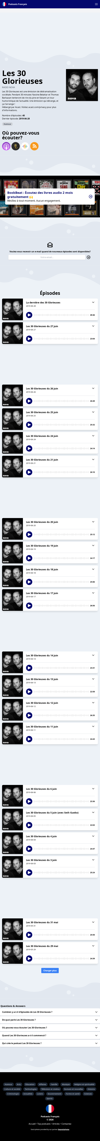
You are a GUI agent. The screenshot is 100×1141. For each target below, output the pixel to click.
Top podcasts (44, 1123)
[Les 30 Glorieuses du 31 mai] (12, 929)
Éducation (29, 1084)
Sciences (88, 1094)
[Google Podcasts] (25, 146)
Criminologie (13, 1094)
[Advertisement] (50, 31)
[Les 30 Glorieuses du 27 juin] (12, 333)
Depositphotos (63, 1129)
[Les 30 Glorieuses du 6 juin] (12, 796)
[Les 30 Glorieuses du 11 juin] (12, 733)
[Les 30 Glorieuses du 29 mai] (12, 953)
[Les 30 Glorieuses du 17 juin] (12, 600)
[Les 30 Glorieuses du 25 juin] (12, 419)
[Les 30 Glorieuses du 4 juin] (12, 843)
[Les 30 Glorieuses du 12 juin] (12, 710)
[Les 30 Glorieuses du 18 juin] (12, 576)
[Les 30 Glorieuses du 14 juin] (12, 662)
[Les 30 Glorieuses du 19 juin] (12, 552)
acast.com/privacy (37, 107)
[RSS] (34, 146)
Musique (66, 1084)
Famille (54, 1084)
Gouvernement (54, 1094)
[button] (96, 4)
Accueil (32, 1123)
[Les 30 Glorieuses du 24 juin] (12, 443)
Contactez (66, 1123)
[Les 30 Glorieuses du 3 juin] (12, 867)
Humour (7, 124)
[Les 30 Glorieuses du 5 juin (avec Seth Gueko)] (12, 819)
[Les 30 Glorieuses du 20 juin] (12, 529)
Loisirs (40, 1094)
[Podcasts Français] (50, 1109)
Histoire (91, 1089)
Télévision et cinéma (50, 1089)
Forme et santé (73, 1094)
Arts (19, 1084)
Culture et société (12, 1089)
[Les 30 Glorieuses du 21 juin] (12, 466)
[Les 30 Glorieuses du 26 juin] (12, 395)
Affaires (42, 1084)
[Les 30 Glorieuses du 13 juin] (12, 686)
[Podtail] (15, 146)
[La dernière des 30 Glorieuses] (12, 309)
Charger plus (50, 970)
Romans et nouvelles (73, 1089)
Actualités (27, 1094)
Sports (49, 1098)
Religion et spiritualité (84, 1084)
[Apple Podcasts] (6, 146)
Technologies (31, 1089)
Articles (56, 1123)
